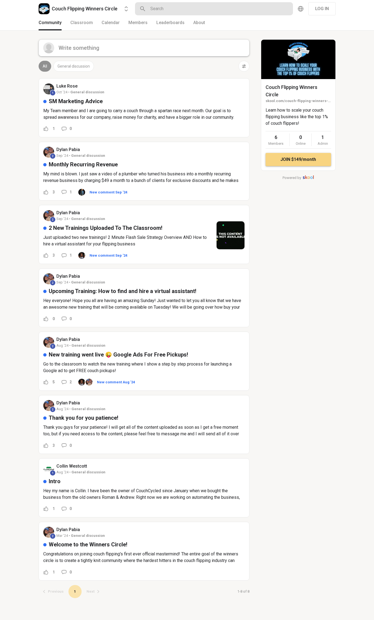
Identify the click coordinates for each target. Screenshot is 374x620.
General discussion (73, 66)
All (45, 66)
